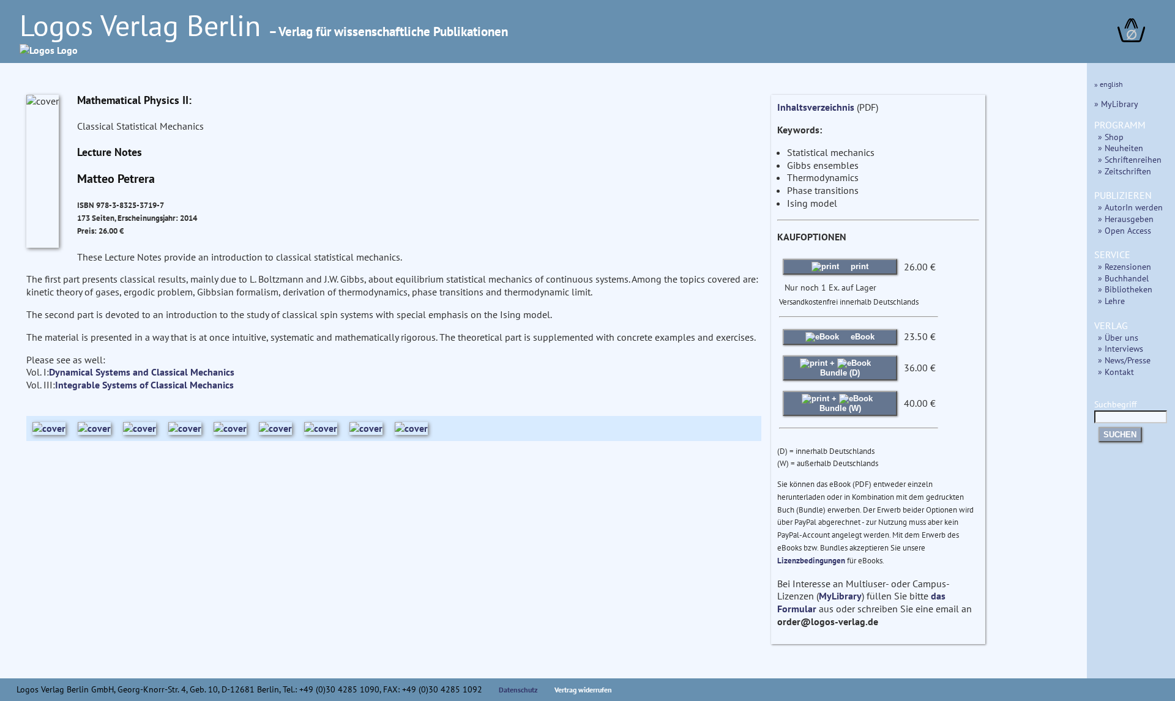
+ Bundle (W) (840, 403)
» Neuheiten (1120, 148)
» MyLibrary (1116, 103)
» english (1108, 84)
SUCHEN (1119, 434)
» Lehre (1111, 300)
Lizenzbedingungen (811, 560)
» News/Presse (1124, 360)
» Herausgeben (1126, 218)
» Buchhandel (1123, 278)
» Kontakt (1116, 371)
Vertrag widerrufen (583, 689)
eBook (861, 336)
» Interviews (1120, 348)
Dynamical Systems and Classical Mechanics (141, 372)
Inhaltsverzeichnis (815, 107)
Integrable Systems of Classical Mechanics (144, 385)
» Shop (1111, 137)
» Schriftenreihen (1130, 159)
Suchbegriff (1115, 404)
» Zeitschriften (1124, 171)
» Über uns (1118, 337)
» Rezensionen (1124, 266)
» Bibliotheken (1125, 289)
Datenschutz (518, 689)
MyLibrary (840, 596)
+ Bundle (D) (840, 367)
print (858, 266)
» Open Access (1124, 230)
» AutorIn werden (1130, 207)
